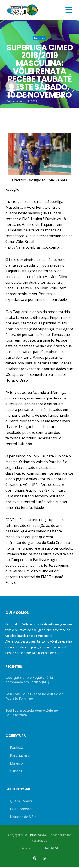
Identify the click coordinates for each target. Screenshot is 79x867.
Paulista (16, 747)
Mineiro (16, 763)
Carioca (16, 771)
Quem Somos (21, 801)
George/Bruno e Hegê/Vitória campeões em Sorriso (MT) (29, 679)
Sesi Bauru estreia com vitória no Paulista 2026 (31, 712)
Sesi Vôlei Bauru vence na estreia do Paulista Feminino (34, 696)
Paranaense (20, 755)
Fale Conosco (21, 808)
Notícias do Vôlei (23, 816)
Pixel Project (51, 848)
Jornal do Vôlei (38, 835)
